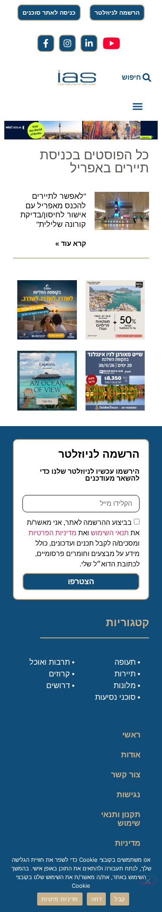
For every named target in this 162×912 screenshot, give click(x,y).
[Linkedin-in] (89, 43)
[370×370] (115, 408)
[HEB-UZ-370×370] (115, 337)
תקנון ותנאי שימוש (120, 819)
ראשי (131, 735)
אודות (130, 754)
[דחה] (148, 880)
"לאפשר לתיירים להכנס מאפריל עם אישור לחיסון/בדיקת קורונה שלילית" (53, 210)
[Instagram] (67, 43)
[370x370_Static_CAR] (47, 408)
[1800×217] (81, 137)
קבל (119, 899)
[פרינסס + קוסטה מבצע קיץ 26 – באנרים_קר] (47, 337)
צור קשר (125, 774)
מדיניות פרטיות (127, 847)
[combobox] (131, 77)
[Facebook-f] (45, 43)
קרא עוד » (70, 243)
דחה (96, 899)
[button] (138, 106)
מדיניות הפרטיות (52, 533)
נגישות (128, 794)
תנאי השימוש (110, 533)
